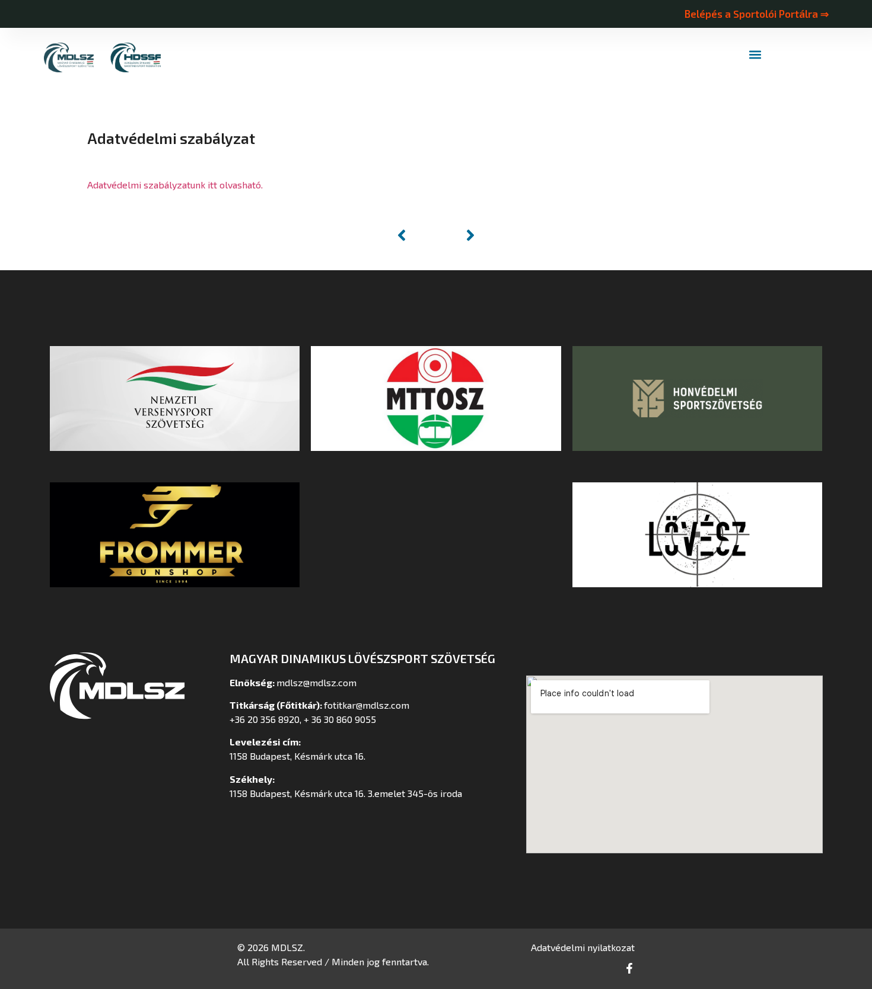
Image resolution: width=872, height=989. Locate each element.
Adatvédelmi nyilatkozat (583, 947)
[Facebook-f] (629, 968)
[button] (755, 55)
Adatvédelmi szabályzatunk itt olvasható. (175, 184)
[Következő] (457, 235)
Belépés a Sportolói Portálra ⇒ (756, 14)
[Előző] (414, 235)
